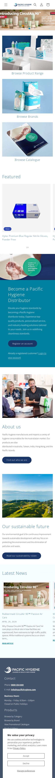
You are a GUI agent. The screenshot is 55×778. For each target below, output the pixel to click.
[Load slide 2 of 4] (26, 28)
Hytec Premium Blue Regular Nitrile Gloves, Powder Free (25, 237)
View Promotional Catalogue (16, 724)
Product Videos (11, 728)
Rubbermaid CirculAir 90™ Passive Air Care (22, 615)
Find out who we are (17, 460)
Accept (26, 755)
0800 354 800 (17, 684)
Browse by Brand (12, 720)
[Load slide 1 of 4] (22, 28)
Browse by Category (13, 716)
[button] (6, 4)
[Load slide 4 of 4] (33, 28)
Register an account (22, 343)
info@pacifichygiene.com (23, 689)
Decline (26, 763)
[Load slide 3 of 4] (29, 28)
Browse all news (46, 574)
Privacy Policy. (19, 748)
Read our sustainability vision (22, 555)
